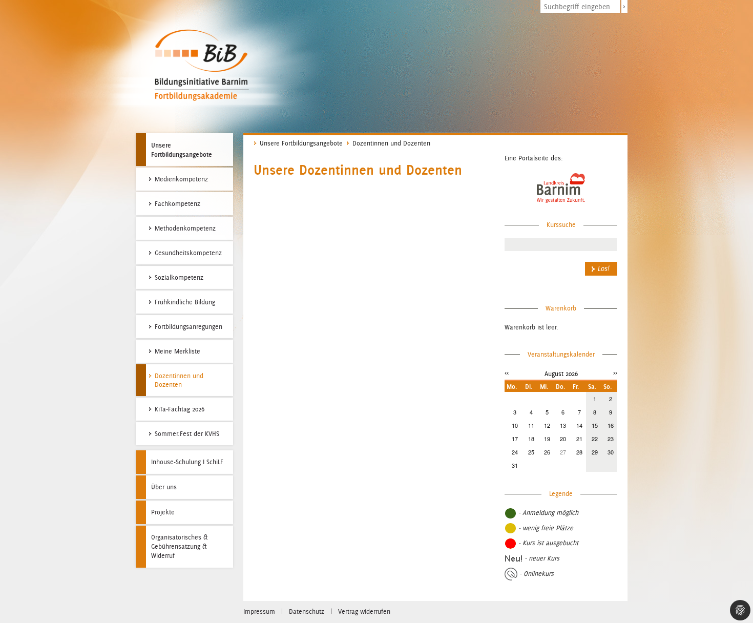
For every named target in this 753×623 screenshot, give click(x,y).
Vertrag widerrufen (364, 611)
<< (507, 373)
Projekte (163, 512)
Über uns (164, 487)
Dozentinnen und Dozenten (391, 143)
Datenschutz (306, 611)
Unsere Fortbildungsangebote (181, 149)
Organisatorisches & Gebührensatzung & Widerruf (179, 546)
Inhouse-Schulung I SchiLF (187, 462)
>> (615, 373)
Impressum (259, 611)
